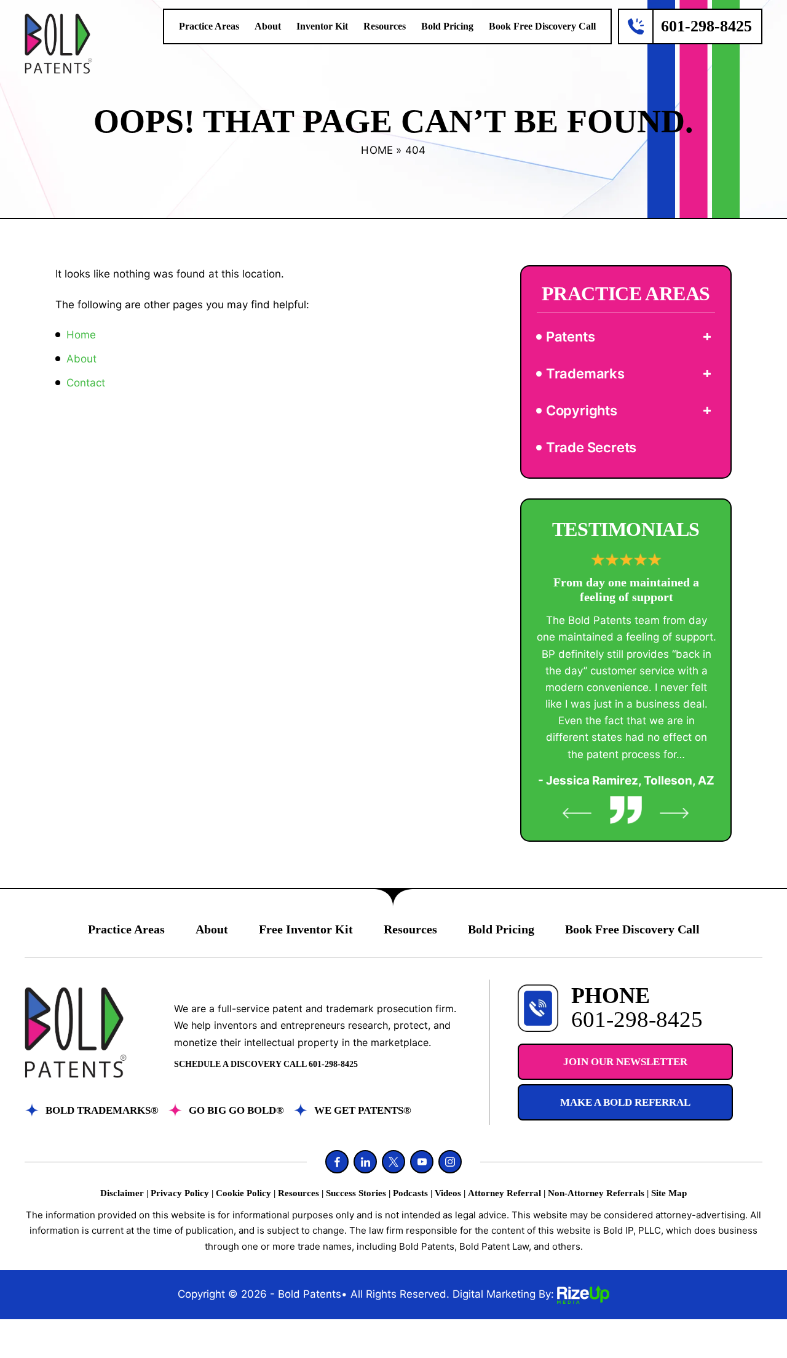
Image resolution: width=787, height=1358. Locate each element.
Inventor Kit (322, 26)
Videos (448, 1193)
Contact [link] (85, 383)
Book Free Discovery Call (542, 26)
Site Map (669, 1193)
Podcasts (410, 1193)
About (268, 26)
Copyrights (581, 410)
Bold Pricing (447, 26)
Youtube (421, 1161)
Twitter (393, 1161)
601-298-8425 (706, 26)
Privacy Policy (180, 1193)
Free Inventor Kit (306, 929)
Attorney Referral (504, 1193)
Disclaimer (122, 1193)
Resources (384, 26)
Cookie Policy (243, 1193)
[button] (707, 336)
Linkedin (365, 1161)
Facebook (337, 1161)
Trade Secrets (591, 447)
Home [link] (81, 335)
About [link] (81, 359)
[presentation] (577, 813)
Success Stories (356, 1193)
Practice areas (209, 26)
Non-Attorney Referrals (596, 1193)
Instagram (450, 1161)
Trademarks (585, 373)
